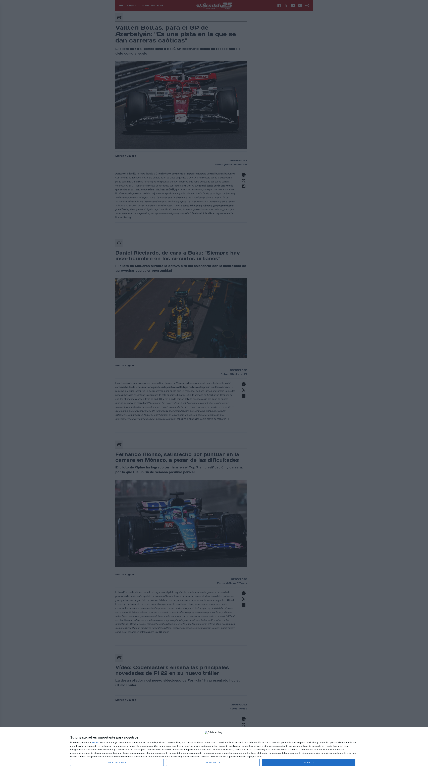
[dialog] (214, 748)
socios (95, 742)
